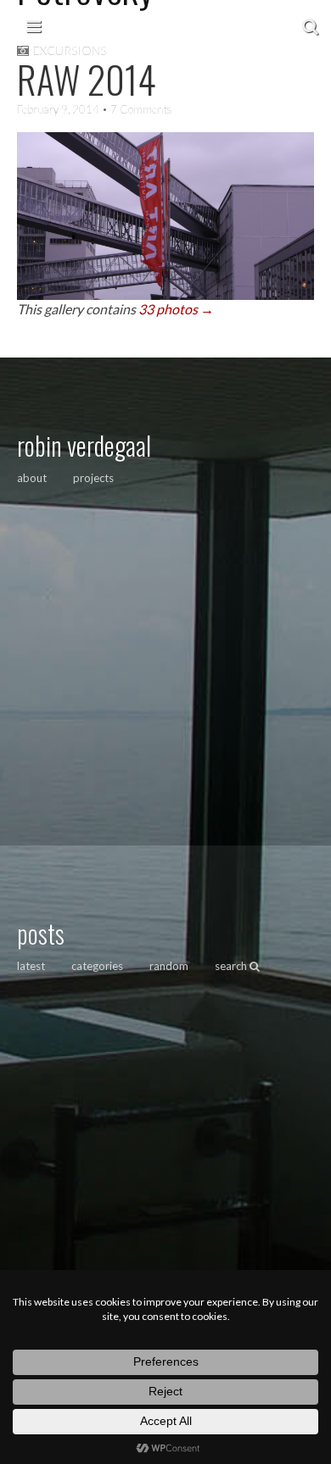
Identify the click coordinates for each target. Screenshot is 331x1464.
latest (31, 966)
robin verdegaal (84, 445)
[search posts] (310, 25)
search (232, 966)
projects (93, 478)
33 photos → (176, 309)
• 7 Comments (135, 109)
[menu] (33, 25)
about (32, 478)
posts (41, 933)
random (168, 966)
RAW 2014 (86, 79)
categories (97, 966)
